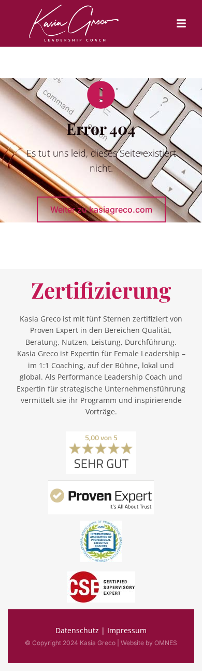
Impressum (127, 630)
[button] (181, 23)
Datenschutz (77, 630)
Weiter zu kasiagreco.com (101, 209)
